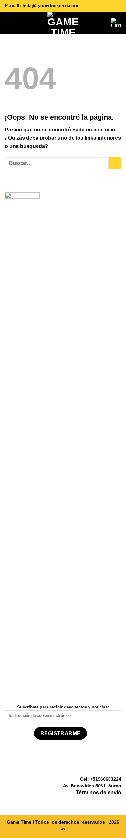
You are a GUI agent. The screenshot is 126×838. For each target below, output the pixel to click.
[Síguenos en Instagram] (109, 802)
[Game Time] (63, 23)
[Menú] (10, 23)
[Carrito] (116, 22)
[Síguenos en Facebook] (101, 802)
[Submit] (115, 163)
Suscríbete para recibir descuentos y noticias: (63, 707)
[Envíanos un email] (117, 802)
